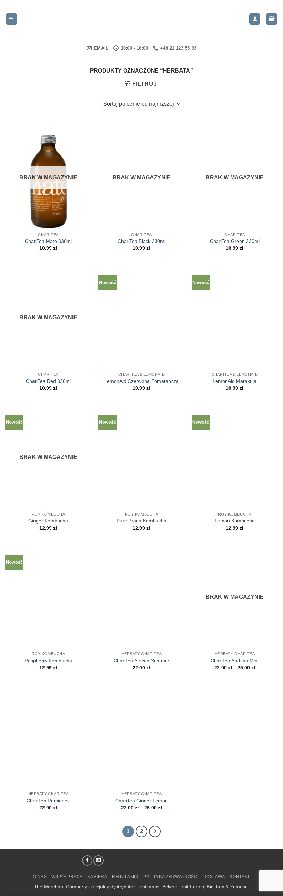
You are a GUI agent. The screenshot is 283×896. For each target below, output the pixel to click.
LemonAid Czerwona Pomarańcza (141, 381)
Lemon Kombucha (235, 521)
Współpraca (67, 876)
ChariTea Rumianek (48, 800)
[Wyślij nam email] (98, 860)
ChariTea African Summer (141, 660)
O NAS (40, 876)
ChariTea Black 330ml (141, 241)
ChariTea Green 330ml (235, 241)
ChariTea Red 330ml (48, 381)
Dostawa (214, 876)
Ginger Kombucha (48, 521)
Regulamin (125, 876)
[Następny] (155, 831)
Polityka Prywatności (170, 876)
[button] (11, 19)
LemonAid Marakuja (234, 381)
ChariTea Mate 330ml (48, 241)
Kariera (97, 876)
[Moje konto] (254, 19)
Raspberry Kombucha (48, 660)
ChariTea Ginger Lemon (141, 800)
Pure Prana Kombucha (141, 521)
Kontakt (240, 876)
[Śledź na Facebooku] (87, 860)
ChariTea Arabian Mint (235, 660)
